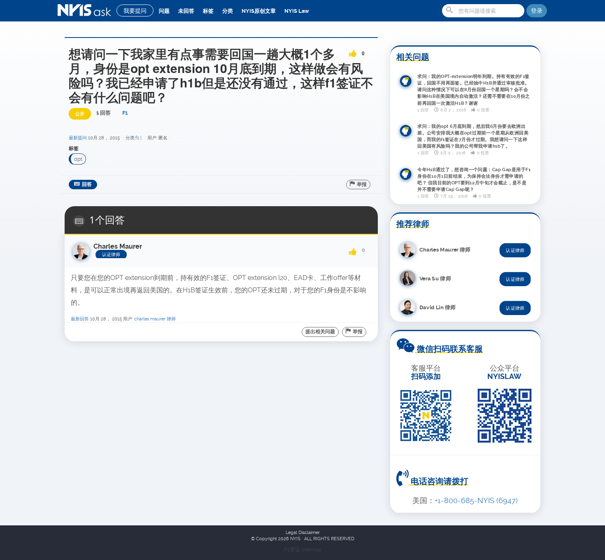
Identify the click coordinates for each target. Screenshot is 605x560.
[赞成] (352, 50)
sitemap (311, 549)
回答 (87, 184)
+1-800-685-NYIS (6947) (476, 500)
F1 (125, 113)
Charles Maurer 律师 (155, 319)
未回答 (186, 11)
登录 (536, 10)
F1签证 (293, 549)
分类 (227, 11)
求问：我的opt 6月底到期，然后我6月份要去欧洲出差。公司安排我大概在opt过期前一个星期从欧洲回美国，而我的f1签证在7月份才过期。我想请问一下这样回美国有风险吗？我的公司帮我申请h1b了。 (472, 136)
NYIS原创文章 (259, 11)
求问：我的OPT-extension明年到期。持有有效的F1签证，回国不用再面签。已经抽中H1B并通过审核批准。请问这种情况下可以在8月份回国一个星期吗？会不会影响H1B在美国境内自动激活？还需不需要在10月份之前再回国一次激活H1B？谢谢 (473, 89)
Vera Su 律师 (435, 278)
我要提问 (135, 10)
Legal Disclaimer (303, 532)
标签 (208, 11)
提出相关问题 (320, 331)
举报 (362, 184)
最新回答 (80, 319)
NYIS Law (296, 11)
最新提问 (78, 138)
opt (78, 159)
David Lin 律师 (437, 307)
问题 (164, 11)
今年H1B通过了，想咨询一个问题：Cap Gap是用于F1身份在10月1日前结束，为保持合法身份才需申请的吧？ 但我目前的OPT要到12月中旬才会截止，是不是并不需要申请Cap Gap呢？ (474, 179)
